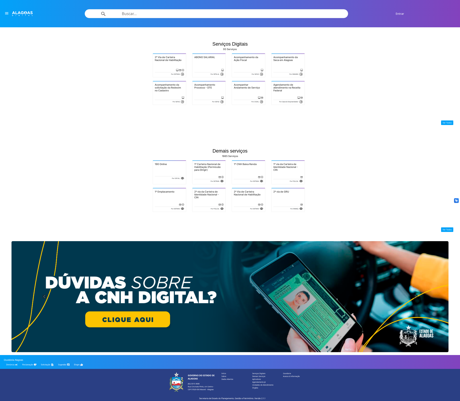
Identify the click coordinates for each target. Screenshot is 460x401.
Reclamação (29, 364)
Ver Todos (447, 122)
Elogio (78, 364)
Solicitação (47, 364)
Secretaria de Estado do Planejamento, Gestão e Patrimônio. (226, 398)
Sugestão (64, 364)
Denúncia (12, 364)
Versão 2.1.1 (259, 398)
